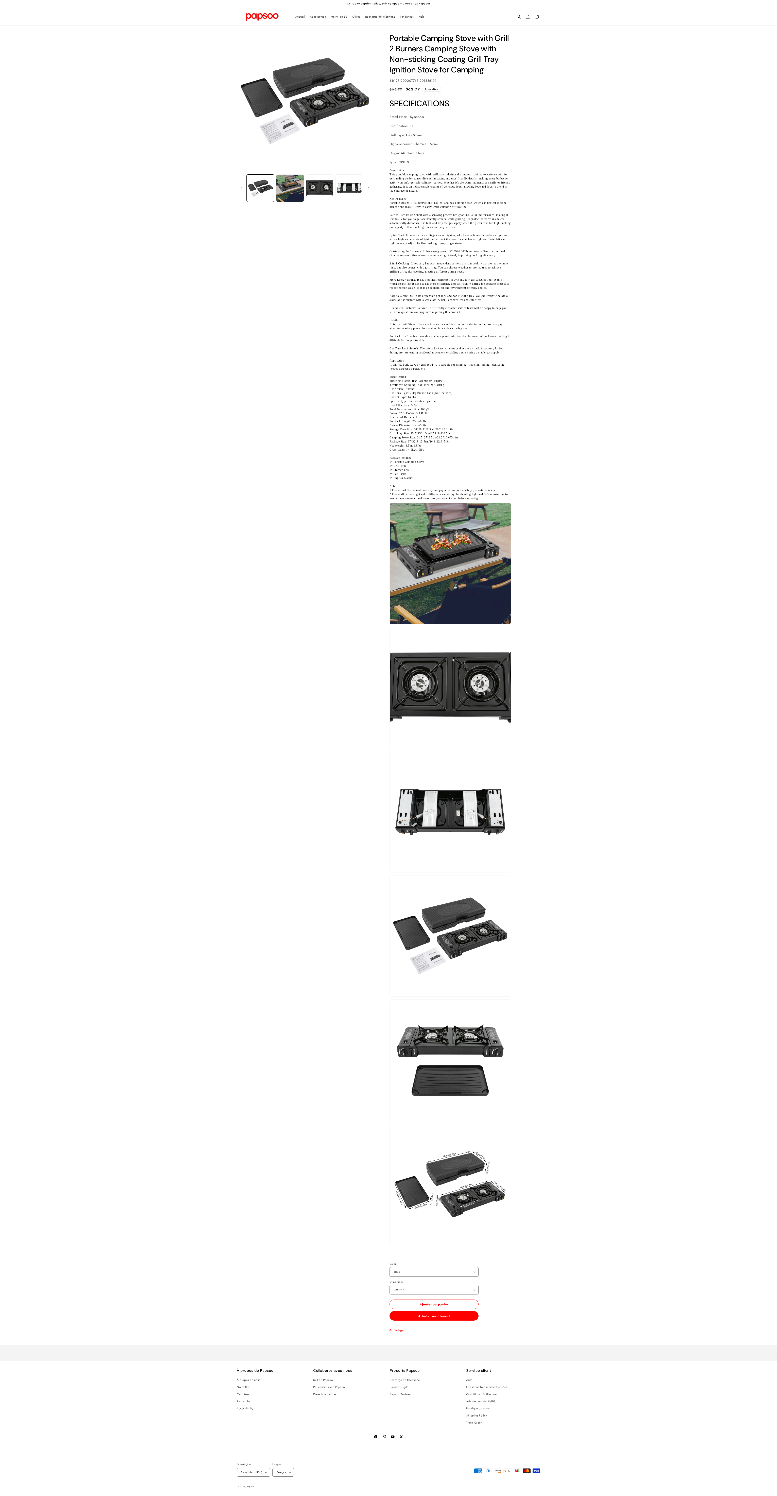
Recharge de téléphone (405, 1380)
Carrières (243, 1394)
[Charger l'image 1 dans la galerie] (260, 188)
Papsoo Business (401, 1394)
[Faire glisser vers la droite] (368, 188)
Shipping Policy (476, 1416)
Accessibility (245, 1409)
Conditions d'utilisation (481, 1394)
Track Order (474, 1423)
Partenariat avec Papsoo (329, 1387)
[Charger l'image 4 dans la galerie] (349, 188)
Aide (469, 1380)
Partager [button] (399, 1330)
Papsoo (250, 1486)
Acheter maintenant (434, 1316)
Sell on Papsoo (323, 1380)
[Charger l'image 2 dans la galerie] (290, 188)
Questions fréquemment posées (486, 1387)
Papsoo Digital (399, 1387)
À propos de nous (248, 1380)
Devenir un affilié (324, 1394)
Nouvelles (243, 1387)
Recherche (243, 1401)
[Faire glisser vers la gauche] (241, 188)
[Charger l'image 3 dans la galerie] (319, 188)
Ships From (396, 1282)
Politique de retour (478, 1409)
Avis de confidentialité (480, 1401)
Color (393, 1264)
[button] (518, 16)
